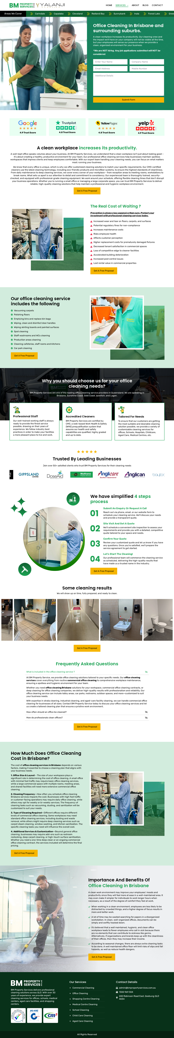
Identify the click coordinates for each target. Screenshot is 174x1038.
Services (121, 5)
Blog (145, 5)
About (135, 5)
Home (109, 5)
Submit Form (128, 99)
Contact (157, 5)
